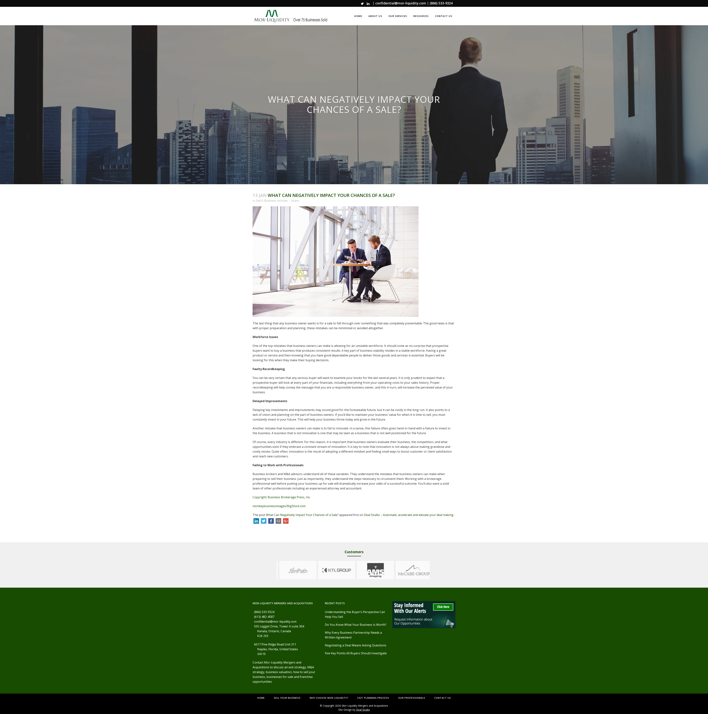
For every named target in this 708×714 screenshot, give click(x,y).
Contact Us (442, 697)
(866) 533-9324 (441, 3)
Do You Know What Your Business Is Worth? (355, 625)
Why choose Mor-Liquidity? (329, 697)
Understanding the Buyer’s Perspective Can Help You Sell (355, 614)
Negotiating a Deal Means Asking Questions (355, 645)
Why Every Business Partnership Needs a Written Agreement (353, 635)
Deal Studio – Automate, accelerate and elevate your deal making (408, 515)
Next (433, 570)
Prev (273, 570)
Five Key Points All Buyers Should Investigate (356, 653)
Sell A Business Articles (272, 201)
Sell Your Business (287, 697)
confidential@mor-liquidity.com (400, 3)
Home (261, 697)
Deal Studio (363, 709)
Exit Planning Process (373, 697)
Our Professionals (411, 697)
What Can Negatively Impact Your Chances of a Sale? (302, 515)
